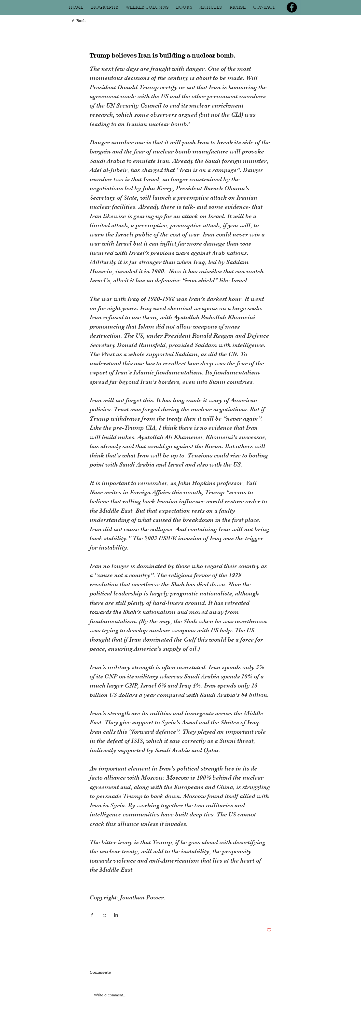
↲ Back (78, 20)
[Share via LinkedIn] (116, 915)
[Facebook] (292, 7)
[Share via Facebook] (92, 915)
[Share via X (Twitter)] (104, 915)
